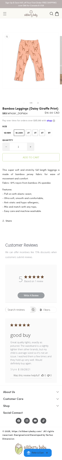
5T (50, 133)
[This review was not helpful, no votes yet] (48, 375)
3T (35, 132)
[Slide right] (37, 102)
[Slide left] (24, 102)
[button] (51, 13)
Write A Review (31, 295)
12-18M (8, 133)
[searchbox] (17, 309)
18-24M (19, 132)
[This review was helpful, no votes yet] (42, 375)
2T (28, 132)
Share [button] (9, 220)
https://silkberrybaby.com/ (27, 431)
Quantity (7, 140)
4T (42, 132)
